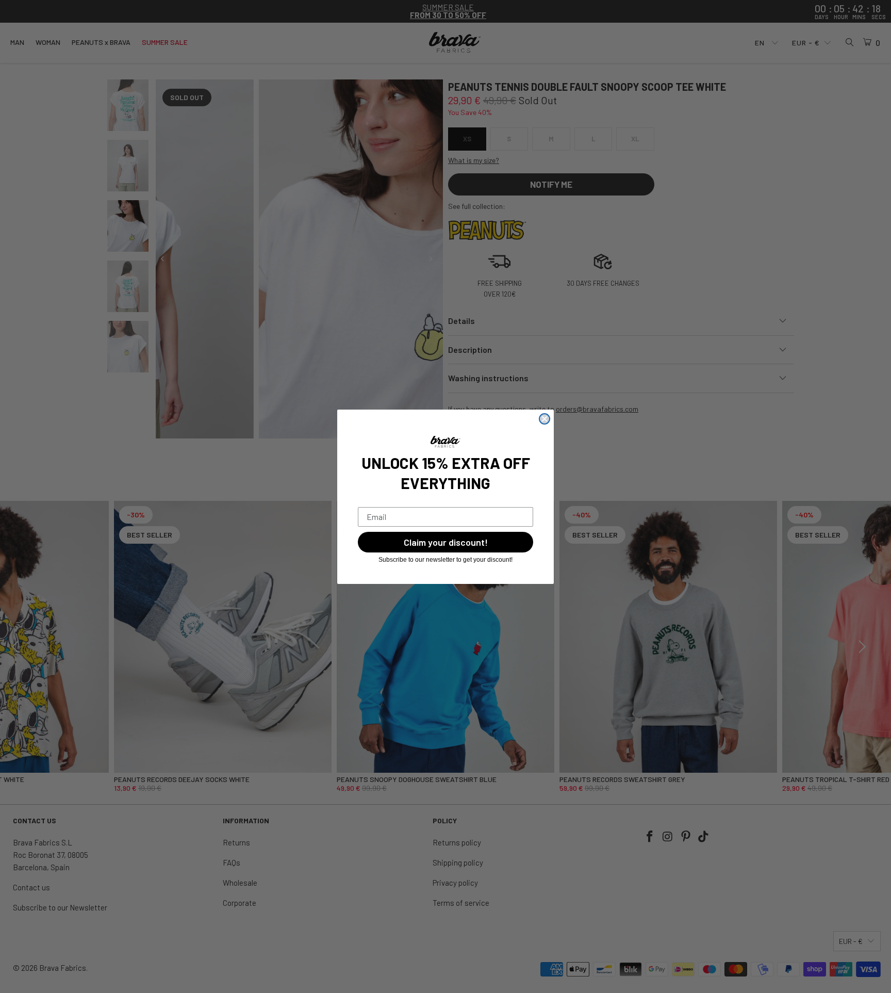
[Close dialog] (544, 419)
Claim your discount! (446, 542)
